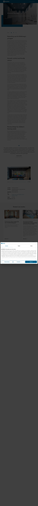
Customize (18, 261)
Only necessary (6, 261)
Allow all (31, 261)
